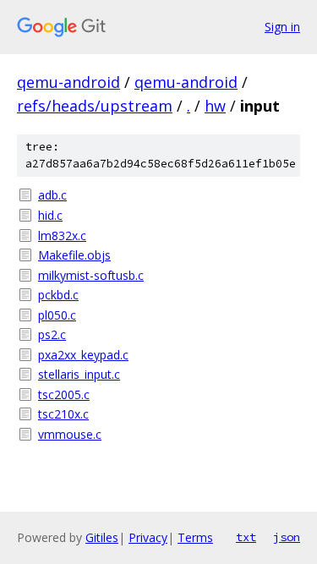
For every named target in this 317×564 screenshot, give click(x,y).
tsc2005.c (64, 394)
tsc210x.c (63, 414)
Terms (195, 537)
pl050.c (57, 315)
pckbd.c (58, 295)
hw (215, 106)
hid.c (50, 215)
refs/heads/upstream (94, 106)
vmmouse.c (69, 434)
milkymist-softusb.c (91, 275)
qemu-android (68, 82)
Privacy (147, 537)
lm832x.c (62, 235)
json (286, 537)
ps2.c (52, 334)
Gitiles (101, 537)
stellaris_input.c (79, 374)
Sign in (282, 27)
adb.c (52, 195)
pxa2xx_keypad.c (83, 355)
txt (246, 537)
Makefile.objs (74, 255)
